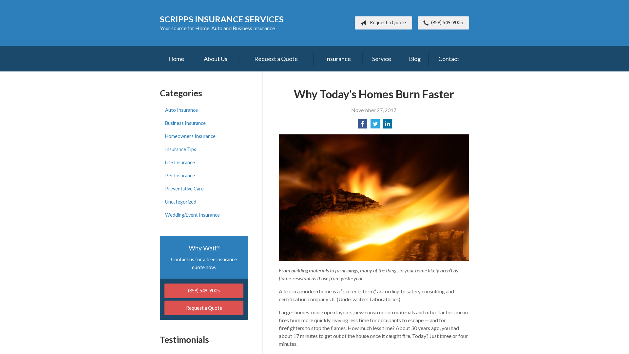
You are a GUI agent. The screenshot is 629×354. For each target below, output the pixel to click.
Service (381, 58)
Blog (415, 58)
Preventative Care (184, 188)
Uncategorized (180, 202)
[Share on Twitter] (375, 126)
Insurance (338, 58)
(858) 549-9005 (447, 22)
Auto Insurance (181, 110)
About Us (215, 58)
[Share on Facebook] (362, 126)
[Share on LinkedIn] (387, 126)
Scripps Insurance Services (222, 19)
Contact (448, 58)
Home (176, 58)
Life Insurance (180, 162)
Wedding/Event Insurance (192, 215)
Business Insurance (185, 123)
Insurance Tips (180, 149)
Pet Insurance (180, 175)
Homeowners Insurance (190, 136)
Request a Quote (388, 22)
